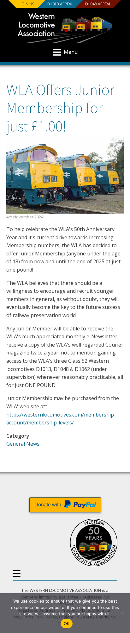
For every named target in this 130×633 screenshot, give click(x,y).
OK (67, 623)
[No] (122, 613)
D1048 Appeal (98, 4)
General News (22, 443)
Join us (27, 4)
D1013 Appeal (60, 4)
